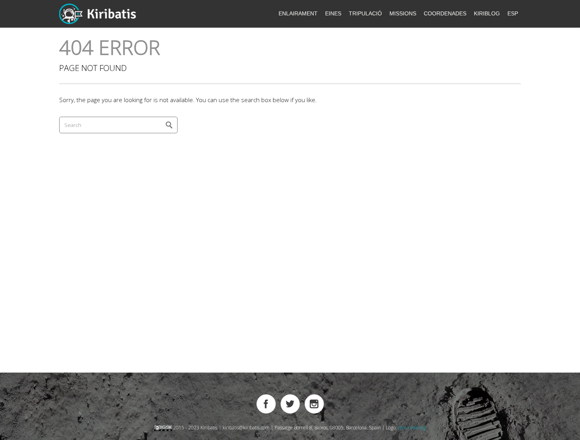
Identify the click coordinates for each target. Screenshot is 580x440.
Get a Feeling (412, 427)
